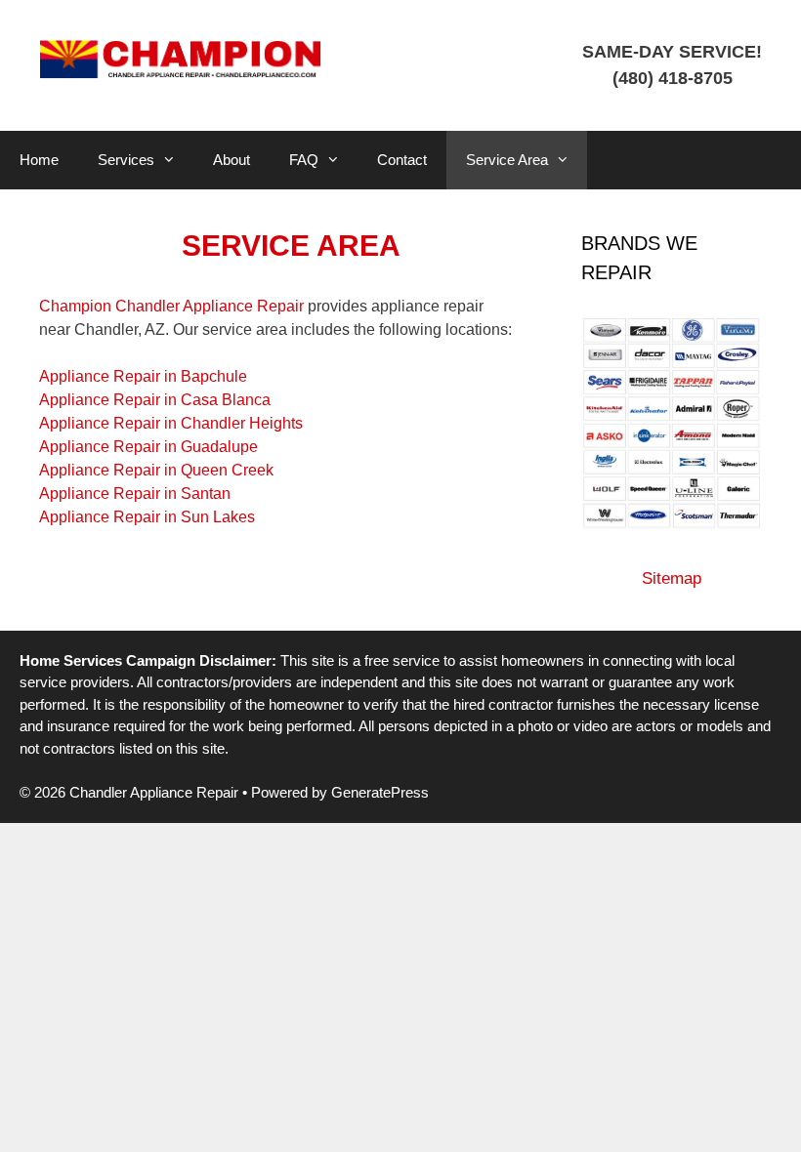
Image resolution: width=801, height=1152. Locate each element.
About (231, 159)
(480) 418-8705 (672, 78)
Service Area (507, 159)
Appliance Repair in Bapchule (143, 376)
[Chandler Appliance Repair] (180, 58)
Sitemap (671, 578)
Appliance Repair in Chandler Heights (171, 423)
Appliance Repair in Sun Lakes (147, 517)
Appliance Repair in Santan (135, 493)
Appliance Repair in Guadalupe (148, 446)
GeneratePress (380, 792)
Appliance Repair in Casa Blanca (155, 399)
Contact (402, 159)
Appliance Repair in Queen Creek (156, 470)
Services (126, 159)
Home (39, 159)
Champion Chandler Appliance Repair (171, 306)
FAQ (303, 159)
